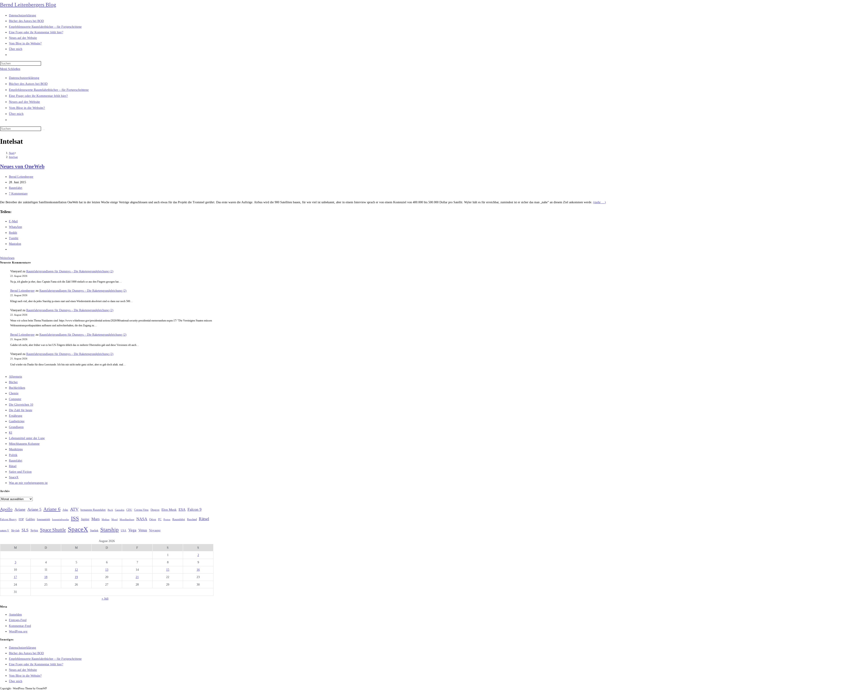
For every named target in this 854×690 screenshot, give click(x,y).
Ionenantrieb (43, 519)
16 (198, 569)
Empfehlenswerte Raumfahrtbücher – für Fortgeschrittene (49, 90)
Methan (105, 519)
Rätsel (12, 466)
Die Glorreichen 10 (21, 404)
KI (10, 432)
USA (123, 530)
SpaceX (13, 477)
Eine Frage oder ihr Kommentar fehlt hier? (38, 96)
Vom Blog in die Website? (27, 108)
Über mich (16, 114)
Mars (95, 519)
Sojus (34, 530)
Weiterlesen (7, 258)
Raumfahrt (15, 187)
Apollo (6, 509)
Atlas (65, 510)
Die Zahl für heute (20, 410)
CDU (129, 509)
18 (45, 577)
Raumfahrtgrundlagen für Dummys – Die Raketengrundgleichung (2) (69, 271)
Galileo (30, 519)
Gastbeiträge (16, 421)
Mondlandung (127, 519)
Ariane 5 (34, 509)
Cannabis (119, 510)
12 (76, 569)
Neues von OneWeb (22, 166)
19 (76, 577)
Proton (166, 519)
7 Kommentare (18, 193)
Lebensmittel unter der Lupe (27, 438)
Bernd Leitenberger (21, 176)
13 (106, 569)
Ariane (19, 509)
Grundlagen (16, 427)
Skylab (15, 530)
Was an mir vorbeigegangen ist (28, 483)
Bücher (13, 382)
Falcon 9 (194, 509)
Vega (132, 530)
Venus (142, 530)
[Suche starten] (43, 129)
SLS (25, 530)
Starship (109, 529)
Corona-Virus (141, 510)
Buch (110, 510)
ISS (75, 518)
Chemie (13, 393)
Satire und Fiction (20, 471)
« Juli (105, 598)
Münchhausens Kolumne (24, 443)
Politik (13, 455)
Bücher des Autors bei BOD (28, 84)
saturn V (4, 530)
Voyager (155, 530)
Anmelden (15, 614)
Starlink (94, 530)
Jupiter (85, 519)
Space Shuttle (53, 529)
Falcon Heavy (8, 519)
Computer (15, 399)
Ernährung (15, 415)
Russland (192, 519)
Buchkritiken (17, 387)
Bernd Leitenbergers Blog (28, 5)
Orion (152, 519)
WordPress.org (18, 631)
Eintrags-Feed (17, 620)
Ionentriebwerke (60, 519)
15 (167, 569)
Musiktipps (16, 449)
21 (137, 577)
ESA (182, 509)
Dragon (155, 509)
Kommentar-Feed (20, 626)
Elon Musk (169, 509)
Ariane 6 (51, 509)
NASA (141, 519)
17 (15, 577)
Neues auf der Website (24, 102)
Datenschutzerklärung (24, 78)
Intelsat (13, 157)
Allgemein (15, 376)
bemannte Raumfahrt (93, 509)
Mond (114, 519)
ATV (74, 509)
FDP (21, 519)
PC (159, 519)
